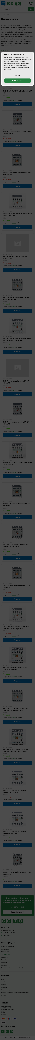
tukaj (9, 69)
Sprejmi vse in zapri (17, 80)
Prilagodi (17, 75)
